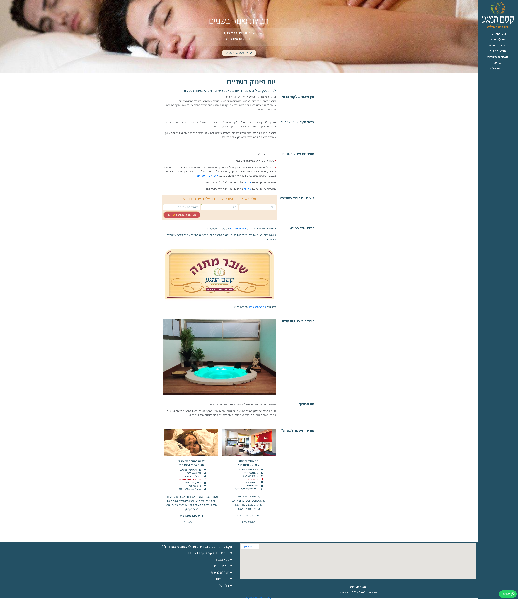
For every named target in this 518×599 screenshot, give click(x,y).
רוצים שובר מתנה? (302, 228)
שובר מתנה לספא (237, 228)
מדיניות (224, 566)
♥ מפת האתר (223, 579)
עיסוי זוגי (247, 182)
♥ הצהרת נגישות (221, 572)
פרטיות (215, 566)
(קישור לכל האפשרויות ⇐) (206, 175)
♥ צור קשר (225, 585)
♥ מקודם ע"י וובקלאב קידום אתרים (210, 553)
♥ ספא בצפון (224, 559)
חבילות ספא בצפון (257, 307)
